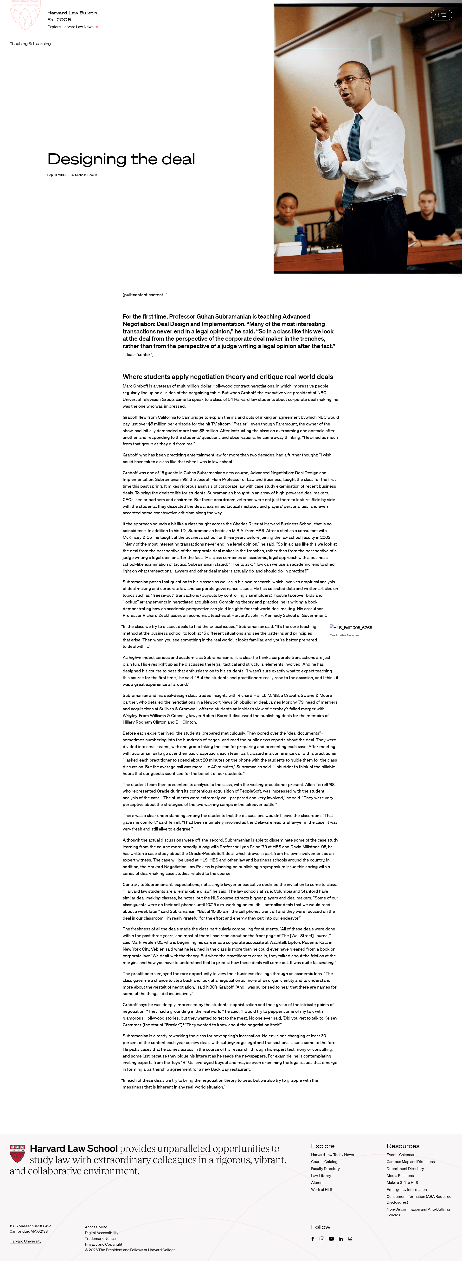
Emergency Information (407, 1189)
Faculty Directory (325, 1168)
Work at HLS (321, 1189)
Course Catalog (324, 1161)
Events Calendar (401, 1154)
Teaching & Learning (30, 43)
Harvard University (25, 1241)
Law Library (321, 1175)
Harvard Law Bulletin (72, 12)
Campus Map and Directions (411, 1161)
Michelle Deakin (86, 175)
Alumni (317, 1182)
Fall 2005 (59, 19)
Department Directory (405, 1168)
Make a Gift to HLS (402, 1182)
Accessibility (96, 1226)
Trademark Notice (100, 1238)
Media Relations (400, 1175)
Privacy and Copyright (103, 1244)
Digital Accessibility (101, 1232)
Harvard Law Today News (332, 1154)
